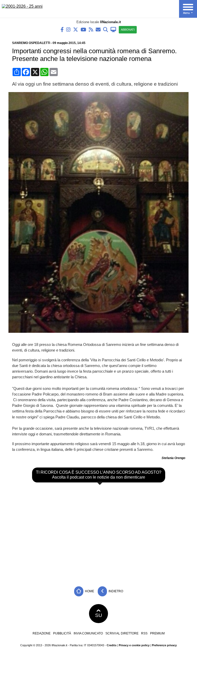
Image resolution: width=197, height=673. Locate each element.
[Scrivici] (98, 29)
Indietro (115, 591)
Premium (157, 633)
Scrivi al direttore (122, 633)
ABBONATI (128, 29)
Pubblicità (62, 633)
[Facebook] (62, 29)
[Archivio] (105, 29)
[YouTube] (83, 29)
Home (89, 591)
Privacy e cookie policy (134, 645)
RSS (144, 633)
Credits (111, 645)
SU (98, 615)
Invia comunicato (88, 633)
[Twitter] (75, 29)
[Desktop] (113, 29)
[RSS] (91, 29)
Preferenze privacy (164, 645)
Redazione (42, 633)
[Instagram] (68, 29)
